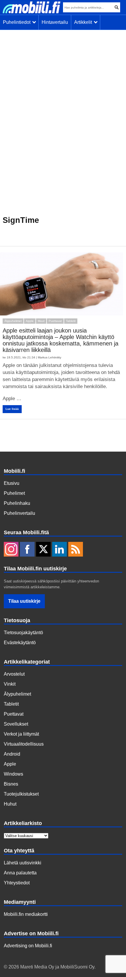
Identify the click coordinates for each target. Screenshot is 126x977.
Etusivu (11, 483)
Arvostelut (14, 674)
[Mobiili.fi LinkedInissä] (59, 550)
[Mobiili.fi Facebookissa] (27, 550)
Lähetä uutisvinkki (22, 862)
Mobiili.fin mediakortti (26, 914)
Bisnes (11, 783)
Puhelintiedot (18, 22)
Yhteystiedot (17, 882)
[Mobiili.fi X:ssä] (43, 550)
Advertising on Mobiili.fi (28, 945)
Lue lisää (12, 408)
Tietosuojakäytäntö (23, 632)
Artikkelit (84, 22)
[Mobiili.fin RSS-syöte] (75, 550)
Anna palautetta (20, 872)
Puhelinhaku (17, 503)
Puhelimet (14, 493)
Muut (41, 321)
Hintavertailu (55, 22)
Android (12, 753)
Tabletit (71, 321)
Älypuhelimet (13, 321)
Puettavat (55, 321)
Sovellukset (16, 724)
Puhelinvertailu (19, 513)
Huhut (10, 803)
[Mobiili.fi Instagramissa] (11, 550)
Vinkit (10, 684)
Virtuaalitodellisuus (24, 743)
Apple (30, 321)
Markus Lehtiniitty (49, 357)
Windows (13, 773)
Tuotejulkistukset (21, 793)
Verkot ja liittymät (21, 734)
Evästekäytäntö (20, 642)
